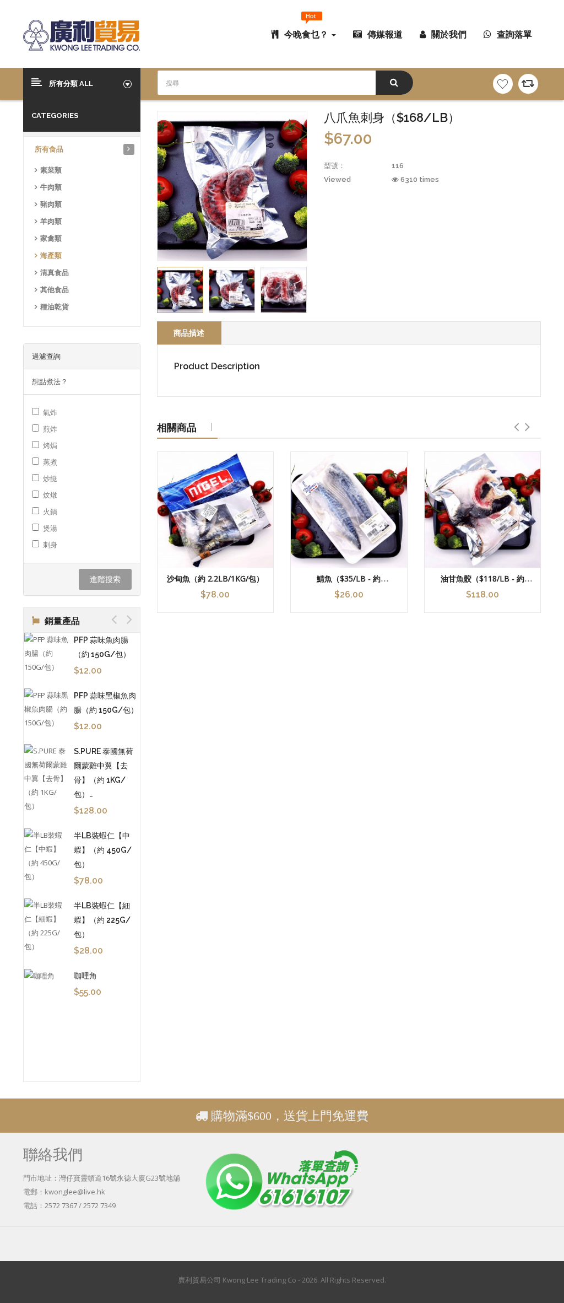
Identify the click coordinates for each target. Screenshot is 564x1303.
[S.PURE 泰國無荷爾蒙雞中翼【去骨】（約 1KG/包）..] (40, 778)
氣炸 (50, 412)
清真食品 (54, 272)
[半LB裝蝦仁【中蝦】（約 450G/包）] (40, 856)
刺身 (50, 545)
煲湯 (50, 528)
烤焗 (50, 445)
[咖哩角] (40, 975)
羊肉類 (51, 221)
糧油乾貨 (54, 307)
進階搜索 (105, 579)
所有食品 (49, 149)
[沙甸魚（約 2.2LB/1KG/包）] (216, 510)
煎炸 (50, 429)
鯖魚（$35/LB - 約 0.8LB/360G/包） (349, 583)
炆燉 (50, 495)
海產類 (51, 255)
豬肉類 (51, 204)
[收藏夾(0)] (503, 84)
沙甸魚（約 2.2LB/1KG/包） (215, 578)
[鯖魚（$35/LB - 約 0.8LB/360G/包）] (349, 510)
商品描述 (188, 332)
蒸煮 (50, 462)
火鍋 (50, 511)
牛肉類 (51, 187)
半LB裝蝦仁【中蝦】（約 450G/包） (97, 850)
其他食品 (54, 290)
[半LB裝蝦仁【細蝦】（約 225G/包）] (40, 926)
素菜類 (51, 170)
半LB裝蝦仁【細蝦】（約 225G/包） (96, 920)
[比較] (528, 84)
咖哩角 (79, 975)
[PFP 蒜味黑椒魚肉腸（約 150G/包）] (40, 709)
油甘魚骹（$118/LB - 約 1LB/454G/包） (482, 583)
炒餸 (50, 478)
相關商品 (177, 427)
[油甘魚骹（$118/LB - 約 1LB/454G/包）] (483, 510)
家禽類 (51, 238)
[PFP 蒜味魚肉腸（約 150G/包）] (40, 653)
